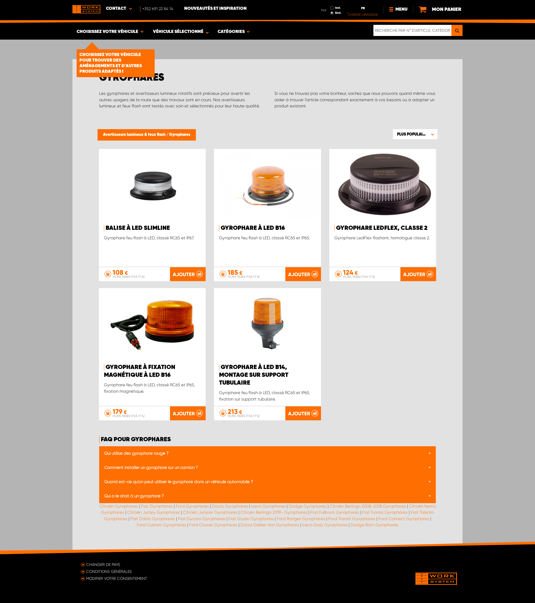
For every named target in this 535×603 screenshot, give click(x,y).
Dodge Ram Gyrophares (374, 524)
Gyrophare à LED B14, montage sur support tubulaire (253, 375)
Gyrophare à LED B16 (253, 228)
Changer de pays (103, 564)
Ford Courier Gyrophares (213, 524)
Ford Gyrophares (192, 506)
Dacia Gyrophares (230, 506)
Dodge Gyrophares (308, 506)
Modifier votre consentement (116, 578)
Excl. (338, 12)
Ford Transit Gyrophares (351, 518)
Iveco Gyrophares (268, 506)
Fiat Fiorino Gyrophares (385, 512)
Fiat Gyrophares (157, 506)
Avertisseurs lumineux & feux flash (134, 135)
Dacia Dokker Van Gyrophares (269, 524)
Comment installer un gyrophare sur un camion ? (151, 467)
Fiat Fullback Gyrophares (334, 512)
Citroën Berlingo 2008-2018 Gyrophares (368, 506)
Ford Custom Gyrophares (161, 524)
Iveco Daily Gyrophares (324, 524)
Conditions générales (109, 571)
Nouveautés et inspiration (215, 8)
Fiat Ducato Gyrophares (201, 518)
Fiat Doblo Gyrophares (152, 518)
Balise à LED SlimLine (138, 228)
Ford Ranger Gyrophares (301, 518)
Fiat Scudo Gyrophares (251, 518)
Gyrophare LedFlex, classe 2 (381, 228)
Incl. (338, 7)
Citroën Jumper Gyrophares (210, 512)
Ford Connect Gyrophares (403, 518)
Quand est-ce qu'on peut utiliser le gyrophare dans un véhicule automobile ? (178, 481)
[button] (415, 134)
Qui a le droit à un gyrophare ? (134, 495)
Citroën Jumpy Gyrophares (153, 512)
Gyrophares (179, 135)
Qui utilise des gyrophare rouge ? (136, 453)
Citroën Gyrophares (118, 506)
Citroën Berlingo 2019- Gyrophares (273, 512)
